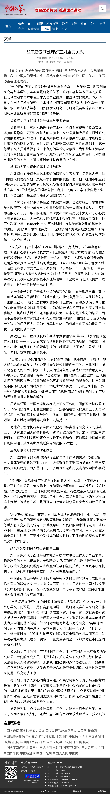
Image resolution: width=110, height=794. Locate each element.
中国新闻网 (96, 736)
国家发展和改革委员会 (61, 730)
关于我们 (24, 767)
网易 (86, 742)
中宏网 (67, 742)
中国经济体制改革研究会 (21, 736)
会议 (30, 23)
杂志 (21, 23)
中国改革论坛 (78, 736)
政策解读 (33, 29)
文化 (93, 23)
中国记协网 (44, 747)
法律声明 (24, 771)
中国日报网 (44, 753)
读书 (55, 29)
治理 (74, 23)
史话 (102, 23)
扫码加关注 (11, 781)
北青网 (30, 747)
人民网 (82, 730)
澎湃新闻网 (11, 742)
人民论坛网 (54, 742)
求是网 (57, 747)
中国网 (73, 753)
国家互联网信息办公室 (78, 747)
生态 (65, 29)
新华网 (92, 730)
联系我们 (40, 767)
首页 (8, 26)
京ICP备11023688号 (48, 791)
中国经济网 (27, 753)
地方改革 (52, 23)
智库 (46, 29)
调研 (40, 23)
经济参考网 (38, 742)
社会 (84, 23)
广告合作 (32, 771)
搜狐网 (53, 736)
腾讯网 (43, 736)
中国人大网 (60, 753)
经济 (65, 23)
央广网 (99, 747)
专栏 (21, 29)
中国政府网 (11, 730)
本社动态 (32, 767)
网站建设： (78, 791)
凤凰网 (24, 742)
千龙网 (77, 742)
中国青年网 (11, 753)
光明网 (63, 736)
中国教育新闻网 (14, 747)
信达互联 (102, 791)
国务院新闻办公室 (32, 730)
